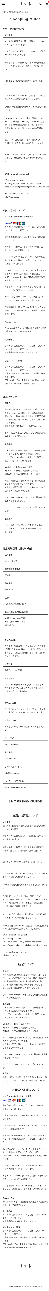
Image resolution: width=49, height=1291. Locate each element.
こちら (17, 507)
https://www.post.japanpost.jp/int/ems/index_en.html (25, 945)
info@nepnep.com (13, 197)
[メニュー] (3, 4)
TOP (4, 12)
